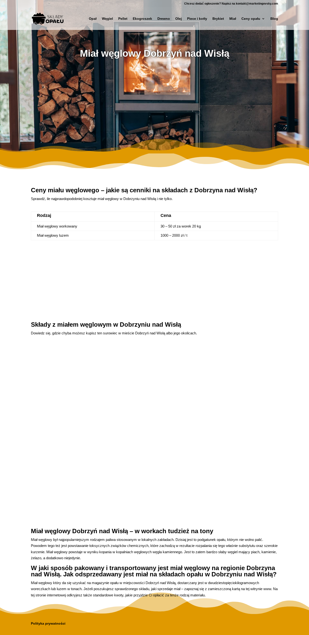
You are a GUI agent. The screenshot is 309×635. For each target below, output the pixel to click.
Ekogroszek (142, 19)
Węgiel (107, 19)
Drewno (163, 19)
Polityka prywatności (48, 623)
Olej (178, 19)
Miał (232, 19)
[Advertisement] (154, 101)
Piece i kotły (197, 19)
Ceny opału (250, 19)
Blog (274, 19)
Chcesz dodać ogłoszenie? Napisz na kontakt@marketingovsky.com (231, 3)
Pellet (122, 19)
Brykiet (218, 19)
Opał (93, 19)
